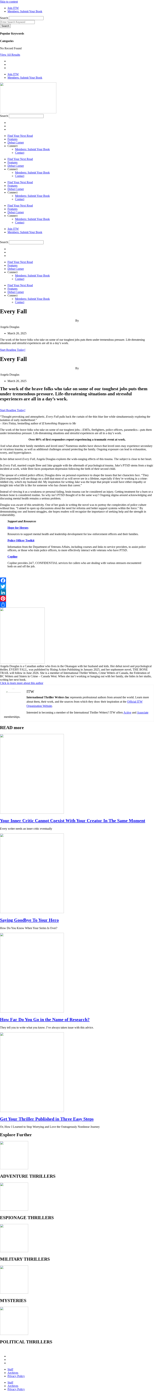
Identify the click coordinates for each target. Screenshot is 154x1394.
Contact (19, 152)
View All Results (10, 54)
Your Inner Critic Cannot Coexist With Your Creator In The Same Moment (72, 820)
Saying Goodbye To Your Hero (29, 920)
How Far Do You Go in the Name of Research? (45, 1019)
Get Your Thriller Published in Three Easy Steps (47, 1119)
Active (127, 712)
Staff (10, 1369)
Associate (142, 712)
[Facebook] (77, 580)
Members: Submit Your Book (32, 149)
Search (4, 18)
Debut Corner (16, 142)
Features (12, 139)
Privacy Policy (16, 1376)
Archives (13, 1372)
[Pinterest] (77, 598)
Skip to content (9, 1)
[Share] (77, 605)
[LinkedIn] (77, 592)
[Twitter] (77, 586)
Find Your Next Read (20, 135)
